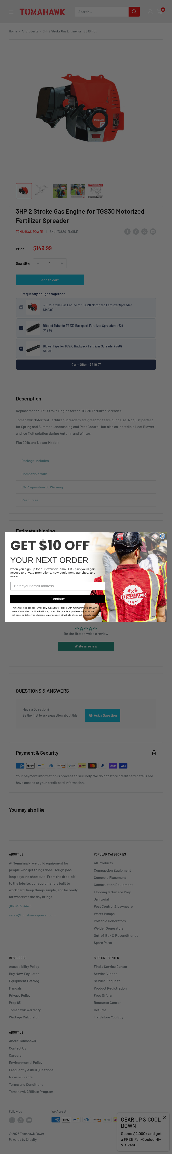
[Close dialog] (162, 536)
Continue (57, 599)
